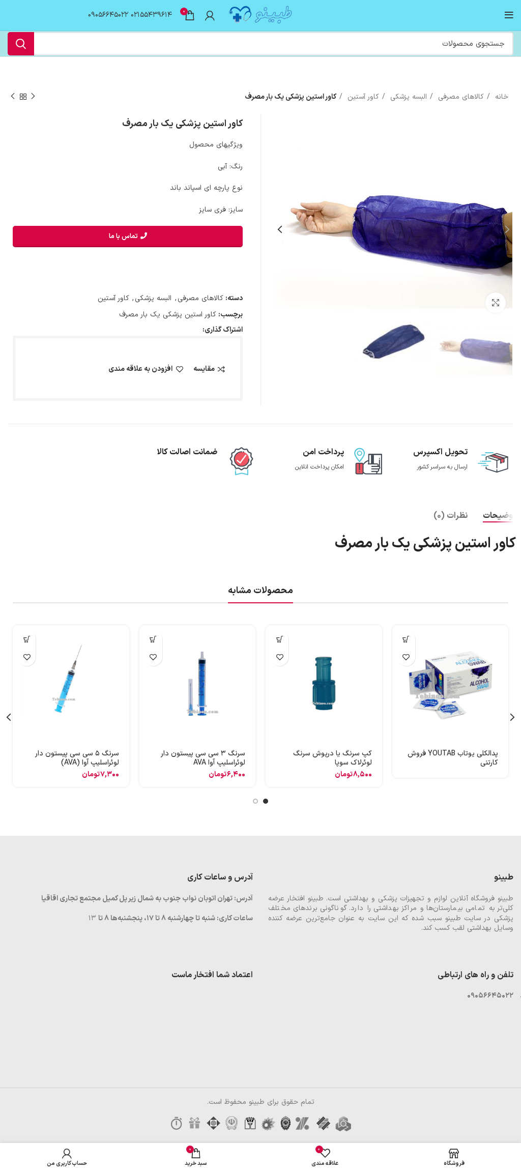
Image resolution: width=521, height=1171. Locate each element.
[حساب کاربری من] (210, 15)
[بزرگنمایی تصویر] (495, 302)
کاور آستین (362, 97)
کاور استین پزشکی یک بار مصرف (167, 314)
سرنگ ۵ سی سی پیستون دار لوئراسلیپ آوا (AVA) (77, 758)
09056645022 (108, 15)
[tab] (499, 516)
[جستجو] (21, 43)
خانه (500, 97)
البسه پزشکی (407, 97)
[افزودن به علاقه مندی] (406, 657)
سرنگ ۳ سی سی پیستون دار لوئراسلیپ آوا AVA (203, 758)
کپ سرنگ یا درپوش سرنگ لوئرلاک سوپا (332, 758)
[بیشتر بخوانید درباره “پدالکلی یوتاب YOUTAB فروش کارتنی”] (406, 639)
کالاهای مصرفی (460, 97)
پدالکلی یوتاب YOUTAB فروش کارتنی (453, 758)
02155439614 (151, 15)
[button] (279, 639)
